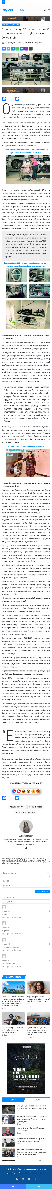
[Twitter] (8, 49)
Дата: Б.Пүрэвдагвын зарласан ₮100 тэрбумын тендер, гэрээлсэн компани (13, 1030)
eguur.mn (43, 1169)
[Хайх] (45, 11)
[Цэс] (49, 11)
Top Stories (6, 25)
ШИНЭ (13, 1100)
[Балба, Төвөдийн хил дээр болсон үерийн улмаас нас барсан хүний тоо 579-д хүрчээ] (8, 1109)
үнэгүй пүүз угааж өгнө (26, 812)
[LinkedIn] (13, 49)
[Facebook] (4, 49)
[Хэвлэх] (31, 49)
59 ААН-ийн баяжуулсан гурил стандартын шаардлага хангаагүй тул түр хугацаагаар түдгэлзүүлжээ (32, 1119)
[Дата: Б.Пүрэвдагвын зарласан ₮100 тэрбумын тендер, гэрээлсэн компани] (13, 1018)
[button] (26, 18)
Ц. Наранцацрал (10, 43)
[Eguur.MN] (14, 10)
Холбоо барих (23, 1173)
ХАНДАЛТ (37, 1100)
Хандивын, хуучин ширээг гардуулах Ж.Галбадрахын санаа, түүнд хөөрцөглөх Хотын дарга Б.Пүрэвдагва (31, 1151)
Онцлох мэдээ (36, 807)
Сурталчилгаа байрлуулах (38, 1173)
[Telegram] (22, 49)
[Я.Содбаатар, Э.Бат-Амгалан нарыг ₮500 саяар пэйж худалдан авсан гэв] (8, 1142)
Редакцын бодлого (11, 1173)
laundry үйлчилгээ (18, 807)
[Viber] (26, 49)
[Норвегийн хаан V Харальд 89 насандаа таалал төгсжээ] (8, 1131)
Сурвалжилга (15, 25)
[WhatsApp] (17, 49)
